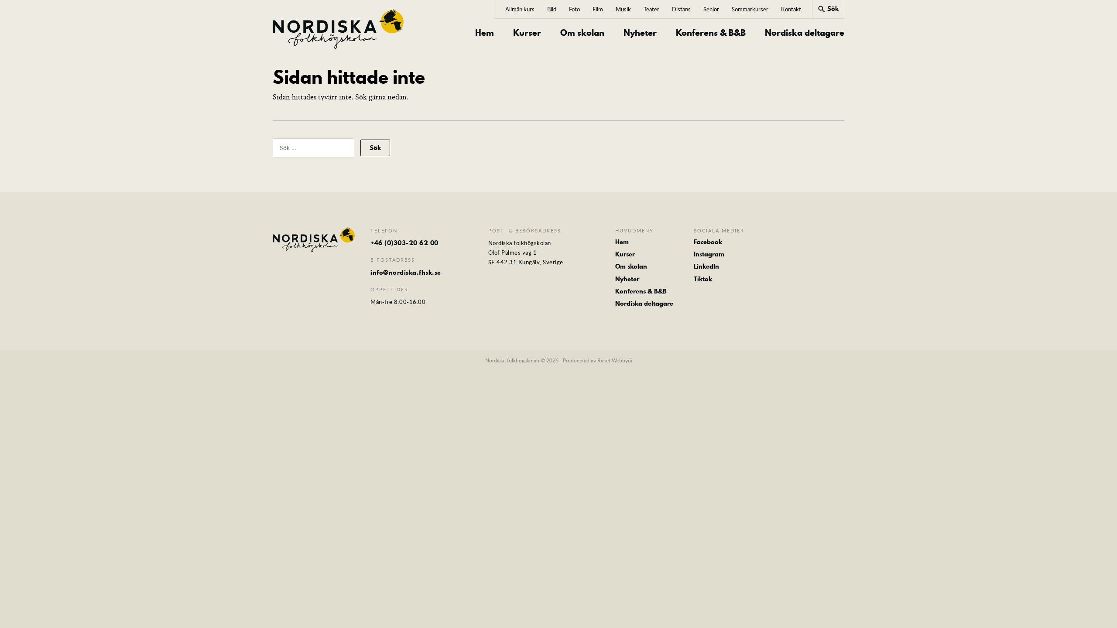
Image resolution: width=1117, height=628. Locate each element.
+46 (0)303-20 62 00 (404, 243)
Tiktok (703, 279)
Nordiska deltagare (804, 32)
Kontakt (791, 9)
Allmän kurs (520, 9)
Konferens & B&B (711, 32)
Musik (623, 9)
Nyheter (640, 32)
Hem (484, 32)
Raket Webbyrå (614, 360)
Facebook (708, 242)
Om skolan (582, 32)
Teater (651, 9)
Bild (551, 9)
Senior (711, 9)
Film (598, 9)
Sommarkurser (750, 9)
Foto (574, 9)
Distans (681, 9)
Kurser (527, 32)
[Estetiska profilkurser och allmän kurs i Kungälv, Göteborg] (338, 29)
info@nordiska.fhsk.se (405, 272)
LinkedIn (706, 266)
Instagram (709, 254)
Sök (828, 8)
